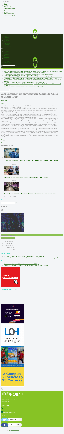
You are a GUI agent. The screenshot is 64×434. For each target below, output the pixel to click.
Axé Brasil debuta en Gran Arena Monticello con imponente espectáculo (21, 75)
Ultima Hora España (9, 6)
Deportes (6, 39)
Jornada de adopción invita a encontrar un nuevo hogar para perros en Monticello (24, 86)
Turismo (6, 41)
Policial (5, 36)
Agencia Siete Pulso (14, 430)
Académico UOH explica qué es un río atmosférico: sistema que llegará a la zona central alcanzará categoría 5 (31, 258)
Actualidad (6, 34)
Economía (6, 37)
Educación (6, 40)
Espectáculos (7, 43)
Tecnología (6, 44)
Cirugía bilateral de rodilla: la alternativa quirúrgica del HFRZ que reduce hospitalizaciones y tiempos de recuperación (33, 71)
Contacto (6, 5)
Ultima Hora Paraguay (9, 8)
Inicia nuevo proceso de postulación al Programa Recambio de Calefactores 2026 (24, 82)
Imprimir (3, 100)
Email (6, 100)
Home (5, 4)
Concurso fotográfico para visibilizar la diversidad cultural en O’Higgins (21, 264)
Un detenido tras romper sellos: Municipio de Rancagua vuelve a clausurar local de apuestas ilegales (28, 74)
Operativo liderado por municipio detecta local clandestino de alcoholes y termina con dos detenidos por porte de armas (33, 77)
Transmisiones (7, 46)
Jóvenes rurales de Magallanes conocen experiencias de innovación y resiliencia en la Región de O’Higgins (30, 78)
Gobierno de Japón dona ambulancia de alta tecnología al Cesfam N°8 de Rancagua (24, 72)
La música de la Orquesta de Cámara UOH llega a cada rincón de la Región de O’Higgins (26, 265)
